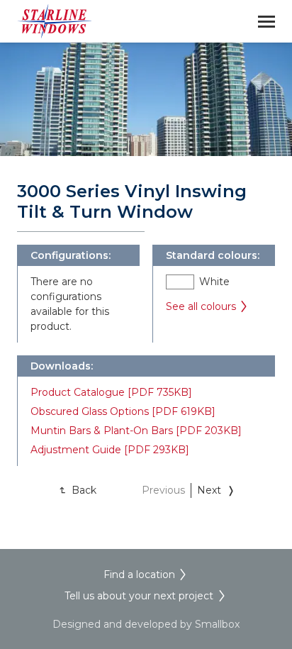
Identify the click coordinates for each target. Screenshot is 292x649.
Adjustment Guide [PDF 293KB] (109, 449)
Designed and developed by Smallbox (146, 624)
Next (209, 490)
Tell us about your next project (138, 595)
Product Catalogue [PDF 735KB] (111, 392)
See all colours (201, 306)
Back (84, 490)
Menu (266, 21)
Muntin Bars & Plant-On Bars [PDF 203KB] (136, 430)
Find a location (139, 574)
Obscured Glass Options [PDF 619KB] (122, 411)
